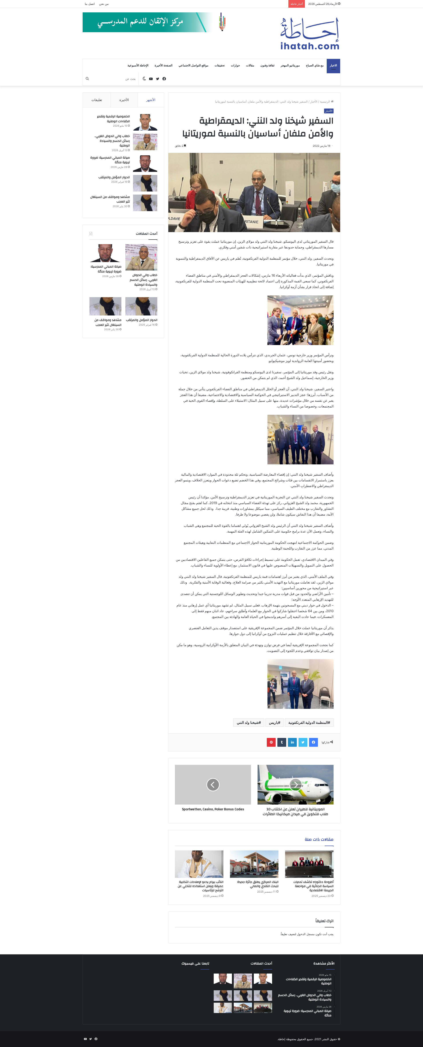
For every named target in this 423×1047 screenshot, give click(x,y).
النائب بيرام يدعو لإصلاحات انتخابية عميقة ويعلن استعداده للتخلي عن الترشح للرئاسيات (200, 886)
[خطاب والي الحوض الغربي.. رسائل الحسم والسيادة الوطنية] (145, 142)
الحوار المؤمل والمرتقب (114, 177)
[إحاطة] (309, 33)
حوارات (235, 65)
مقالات (250, 65)
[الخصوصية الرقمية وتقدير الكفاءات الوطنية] (145, 122)
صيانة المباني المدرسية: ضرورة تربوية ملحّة (110, 160)
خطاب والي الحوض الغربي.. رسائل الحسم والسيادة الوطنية (112, 140)
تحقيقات (220, 65)
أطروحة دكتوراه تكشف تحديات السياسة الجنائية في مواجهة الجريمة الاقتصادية (313, 886)
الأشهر (150, 100)
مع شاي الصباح (315, 65)
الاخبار (333, 65)
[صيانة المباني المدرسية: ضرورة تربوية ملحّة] (145, 163)
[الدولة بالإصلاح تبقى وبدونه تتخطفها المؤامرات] (223, 995)
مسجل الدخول (306, 934)
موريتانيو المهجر (290, 65)
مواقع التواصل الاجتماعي (193, 65)
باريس (273, 722)
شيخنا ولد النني (248, 722)
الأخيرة (124, 100)
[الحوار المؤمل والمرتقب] (145, 183)
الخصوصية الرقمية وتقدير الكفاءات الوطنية (113, 119)
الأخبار (313, 101)
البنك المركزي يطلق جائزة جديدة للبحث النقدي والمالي (257, 884)
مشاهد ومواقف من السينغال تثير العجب (110, 199)
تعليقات (96, 100)
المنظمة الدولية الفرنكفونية (308, 722)
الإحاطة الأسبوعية (138, 65)
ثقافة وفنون (267, 65)
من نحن (104, 4)
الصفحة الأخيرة (164, 65)
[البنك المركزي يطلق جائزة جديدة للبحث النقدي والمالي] (254, 864)
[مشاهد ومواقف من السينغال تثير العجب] (145, 203)
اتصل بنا (90, 4)
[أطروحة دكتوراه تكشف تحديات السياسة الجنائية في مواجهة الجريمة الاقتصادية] (309, 864)
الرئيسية (325, 101)
